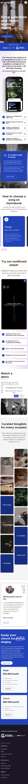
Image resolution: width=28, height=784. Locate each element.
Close (21, 395)
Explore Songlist (10, 176)
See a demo (20, 36)
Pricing (2, 751)
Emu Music (3, 763)
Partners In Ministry (5, 768)
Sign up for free (7, 36)
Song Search (4, 749)
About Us (3, 756)
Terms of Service (5, 775)
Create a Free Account (6, 754)
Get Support (4, 777)
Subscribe (8, 688)
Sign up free (6, 663)
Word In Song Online (6, 765)
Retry (16, 395)
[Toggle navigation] (25, 2)
